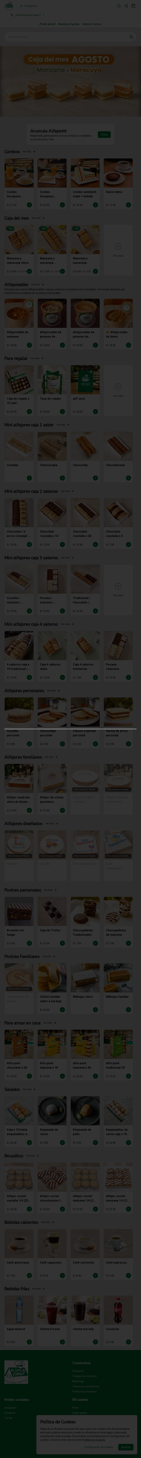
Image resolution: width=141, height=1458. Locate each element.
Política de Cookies (94, 1439)
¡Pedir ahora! (47, 24)
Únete (104, 115)
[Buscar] (118, 6)
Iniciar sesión (79, 1412)
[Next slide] (139, 63)
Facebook (10, 1412)
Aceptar (126, 1447)
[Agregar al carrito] (29, 186)
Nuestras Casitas (68, 24)
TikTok (8, 1418)
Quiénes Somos (92, 24)
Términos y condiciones (86, 1386)
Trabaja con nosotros (84, 1376)
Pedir (75, 1407)
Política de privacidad (84, 1391)
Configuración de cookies (98, 1447)
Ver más (27, 133)
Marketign (78, 1381)
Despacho (78, 1371)
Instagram (10, 1407)
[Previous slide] (2, 63)
